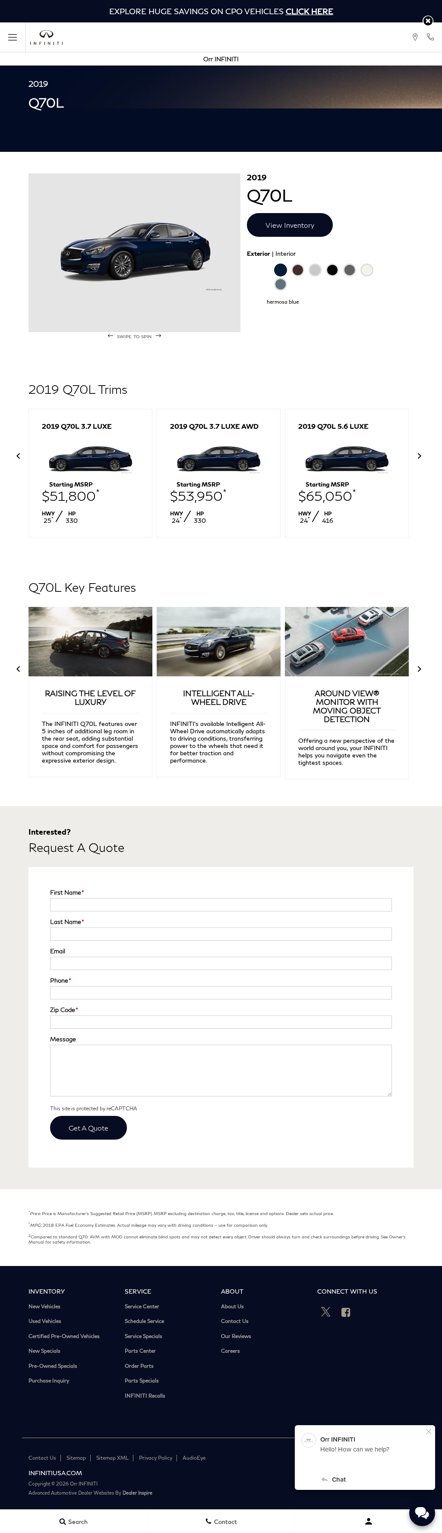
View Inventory (289, 225)
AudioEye (194, 1457)
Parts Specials (142, 1381)
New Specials (44, 1351)
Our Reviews (236, 1336)
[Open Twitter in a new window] (326, 1312)
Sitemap (76, 1457)
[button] (428, 21)
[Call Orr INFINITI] (430, 37)
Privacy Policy (155, 1457)
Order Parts (139, 1366)
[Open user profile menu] (368, 1521)
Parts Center (140, 1351)
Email (57, 951)
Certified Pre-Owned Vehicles (64, 1336)
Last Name (67, 921)
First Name (67, 892)
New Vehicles (44, 1307)
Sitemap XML (112, 1457)
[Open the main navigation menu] (13, 37)
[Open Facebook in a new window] (346, 1312)
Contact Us (235, 1321)
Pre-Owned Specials (52, 1366)
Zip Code (64, 1009)
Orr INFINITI (221, 59)
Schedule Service (144, 1321)
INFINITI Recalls (145, 1396)
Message (63, 1039)
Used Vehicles (44, 1321)
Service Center (142, 1307)
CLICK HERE (309, 11)
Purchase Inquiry (48, 1381)
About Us (232, 1307)
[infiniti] (46, 37)
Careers (230, 1351)
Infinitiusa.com (55, 1472)
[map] (415, 37)
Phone (60, 980)
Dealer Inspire (137, 1492)
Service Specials (143, 1336)
